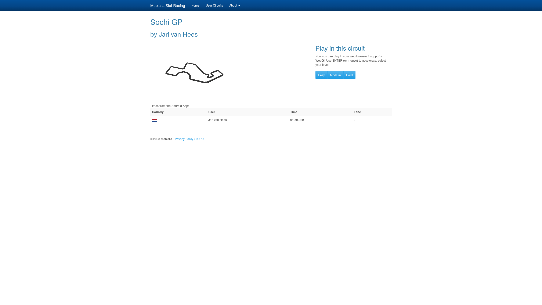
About (233, 5)
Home (195, 5)
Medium (335, 75)
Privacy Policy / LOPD (189, 139)
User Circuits (214, 5)
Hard (349, 75)
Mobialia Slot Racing (167, 5)
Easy (321, 75)
